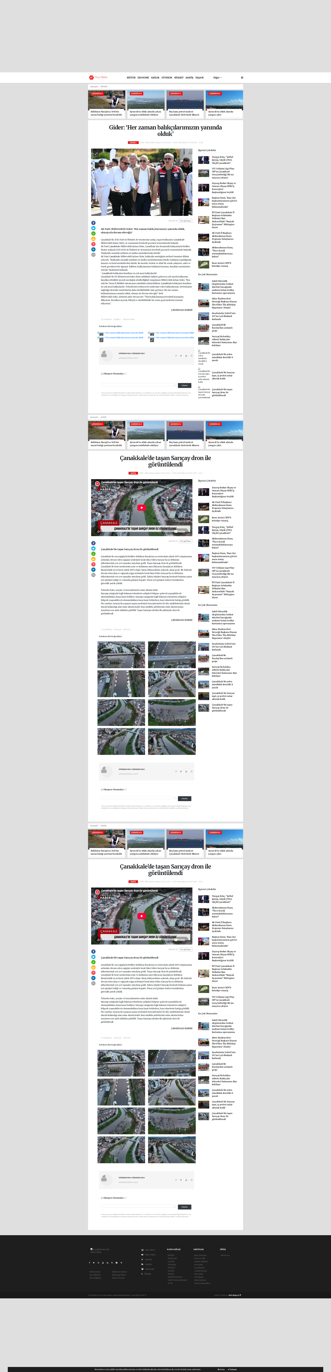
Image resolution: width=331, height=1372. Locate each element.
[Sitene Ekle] (122, 1263)
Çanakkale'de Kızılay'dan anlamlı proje (222, 328)
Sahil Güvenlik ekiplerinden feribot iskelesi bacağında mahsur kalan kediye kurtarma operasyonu (223, 287)
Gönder (185, 385)
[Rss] (113, 1263)
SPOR (170, 1283)
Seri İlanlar (199, 1277)
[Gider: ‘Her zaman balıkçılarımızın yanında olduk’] (141, 182)
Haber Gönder (118, 1278)
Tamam (233, 1369)
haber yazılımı (153, 1295)
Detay (222, 1369)
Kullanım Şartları (119, 1272)
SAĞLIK (155, 77)
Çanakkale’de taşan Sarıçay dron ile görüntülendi (222, 392)
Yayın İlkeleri (95, 1275)
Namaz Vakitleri (201, 1261)
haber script (200, 1295)
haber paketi (165, 1295)
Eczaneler (198, 1264)
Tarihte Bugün (200, 1271)
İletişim (147, 1274)
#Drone (126, 629)
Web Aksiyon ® (234, 1295)
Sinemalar (198, 1274)
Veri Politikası (95, 1278)
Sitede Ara (225, 1255)
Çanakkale (179, 239)
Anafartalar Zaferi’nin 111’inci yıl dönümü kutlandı (224, 316)
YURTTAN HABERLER (177, 1280)
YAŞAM (199, 77)
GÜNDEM (166, 77)
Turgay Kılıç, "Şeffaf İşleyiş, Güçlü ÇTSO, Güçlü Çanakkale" (222, 160)
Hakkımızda (94, 1272)
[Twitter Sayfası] (95, 1263)
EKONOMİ (143, 77)
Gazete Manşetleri (202, 1283)
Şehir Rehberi (200, 1280)
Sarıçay (157, 563)
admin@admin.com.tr (128, 358)
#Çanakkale (106, 319)
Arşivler (148, 1264)
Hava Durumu (200, 1255)
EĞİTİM (131, 77)
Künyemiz (149, 1269)
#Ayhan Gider (129, 319)
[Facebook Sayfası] (90, 1263)
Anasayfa (94, 87)
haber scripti (176, 1295)
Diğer (216, 77)
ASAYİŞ (189, 77)
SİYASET (179, 77)
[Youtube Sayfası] (104, 1263)
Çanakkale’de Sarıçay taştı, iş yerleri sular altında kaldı (223, 375)
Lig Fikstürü (199, 1268)
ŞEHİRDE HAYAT (175, 1277)
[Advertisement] (165, 18)
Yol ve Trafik (199, 1258)
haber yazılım (188, 1295)
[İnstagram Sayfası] (99, 1263)
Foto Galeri (150, 1250)
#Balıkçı (117, 319)
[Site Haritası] (118, 1263)
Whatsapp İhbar (119, 1275)
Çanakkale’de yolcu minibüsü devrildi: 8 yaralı (222, 357)
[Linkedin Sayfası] (108, 1263)
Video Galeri (150, 1255)
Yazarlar (148, 1259)
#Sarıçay (117, 629)
